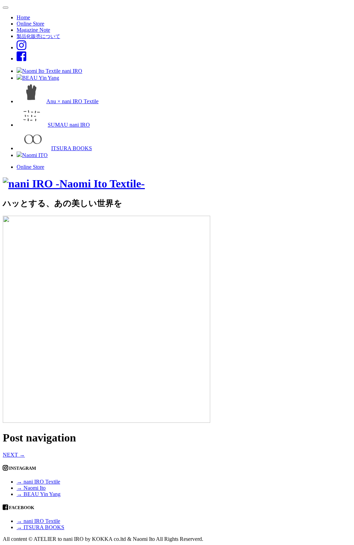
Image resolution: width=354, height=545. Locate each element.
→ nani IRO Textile (38, 482)
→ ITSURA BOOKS (40, 527)
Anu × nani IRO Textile (72, 101)
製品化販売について (38, 36)
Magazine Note (33, 30)
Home (23, 17)
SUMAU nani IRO (69, 125)
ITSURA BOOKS (71, 148)
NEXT (14, 455)
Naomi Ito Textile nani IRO (52, 71)
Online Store (30, 24)
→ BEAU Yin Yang (38, 494)
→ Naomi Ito (31, 488)
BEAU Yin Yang (40, 78)
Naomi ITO (35, 155)
